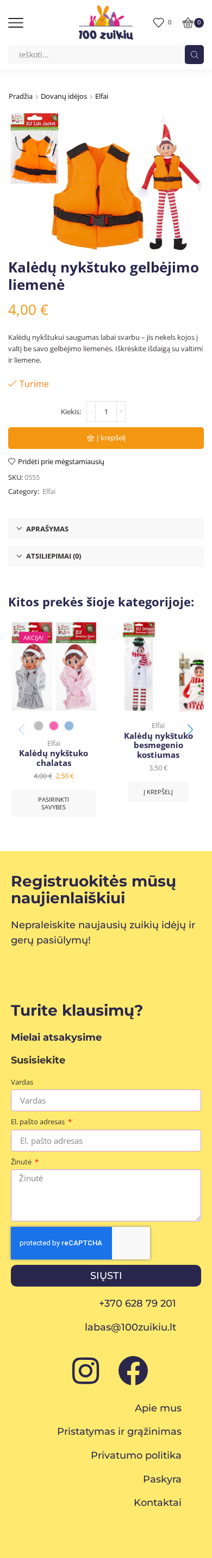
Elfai (101, 96)
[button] (190, 729)
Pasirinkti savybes (53, 802)
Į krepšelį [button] (158, 792)
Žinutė (22, 1162)
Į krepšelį (111, 437)
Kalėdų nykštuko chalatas (53, 758)
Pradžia (21, 96)
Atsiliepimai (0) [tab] (53, 556)
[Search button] (194, 54)
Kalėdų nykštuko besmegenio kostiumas (158, 745)
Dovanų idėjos (64, 96)
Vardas (22, 1082)
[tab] (106, 529)
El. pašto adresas (38, 1121)
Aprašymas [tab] (47, 529)
